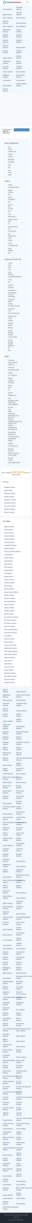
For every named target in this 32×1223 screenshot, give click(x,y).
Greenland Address (6, 860)
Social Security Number (10, 332)
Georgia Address (9, 558)
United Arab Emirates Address (21, 696)
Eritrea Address (8, 814)
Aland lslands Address (20, 727)
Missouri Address (9, 604)
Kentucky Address (9, 579)
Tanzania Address (19, 1114)
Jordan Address (8, 1195)
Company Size (10, 310)
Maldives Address (19, 969)
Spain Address (20, 72)
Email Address (10, 249)
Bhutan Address (21, 782)
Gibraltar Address (5, 1203)
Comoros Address (6, 923)
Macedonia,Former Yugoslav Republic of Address (21, 977)
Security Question (10, 450)
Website (10, 443)
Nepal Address (21, 47)
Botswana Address (19, 778)
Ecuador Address (19, 807)
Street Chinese (10, 191)
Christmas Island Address (21, 1072)
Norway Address (5, 52)
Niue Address (20, 1041)
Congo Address (8, 845)
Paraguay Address (6, 743)
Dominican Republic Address (8, 807)
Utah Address (8, 663)
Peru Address (20, 1010)
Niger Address (20, 1036)
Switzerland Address (6, 62)
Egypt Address (7, 14)
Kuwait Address (8, 929)
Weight (10, 378)
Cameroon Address (6, 913)
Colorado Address (9, 542)
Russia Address (21, 23)
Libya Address (20, 948)
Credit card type (10, 265)
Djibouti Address (18, 886)
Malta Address (7, 973)
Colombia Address (6, 850)
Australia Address (19, 13)
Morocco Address (6, 46)
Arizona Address (9, 533)
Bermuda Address (19, 754)
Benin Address (7, 765)
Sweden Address (18, 57)
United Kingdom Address (21, 84)
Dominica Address (19, 802)
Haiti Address (7, 877)
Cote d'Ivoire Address (20, 923)
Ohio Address (8, 635)
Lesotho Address (18, 939)
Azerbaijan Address (6, 704)
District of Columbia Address (12, 551)
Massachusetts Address (11, 592)
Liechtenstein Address (20, 953)
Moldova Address (5, 1014)
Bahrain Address (5, 748)
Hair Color (10, 171)
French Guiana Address (20, 818)
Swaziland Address (6, 1103)
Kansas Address (8, 576)
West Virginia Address (10, 676)
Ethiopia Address (5, 710)
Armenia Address (5, 1180)
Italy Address (20, 80)
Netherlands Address (6, 31)
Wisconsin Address (9, 679)
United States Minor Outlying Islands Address (8, 998)
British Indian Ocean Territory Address (21, 1189)
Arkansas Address (9, 536)
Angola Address (8, 721)
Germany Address (6, 22)
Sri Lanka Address (6, 67)
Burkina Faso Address (7, 787)
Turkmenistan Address (7, 1133)
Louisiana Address (9, 582)
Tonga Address (7, 1120)
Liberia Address (8, 948)
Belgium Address (18, 764)
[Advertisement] (16, 109)
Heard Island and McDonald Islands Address (8, 881)
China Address (7, 9)
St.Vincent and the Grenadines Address (8, 1093)
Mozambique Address (7, 1019)
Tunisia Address (8, 1129)
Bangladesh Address (20, 1003)
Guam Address (21, 866)
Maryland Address (9, 589)
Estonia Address (5, 715)
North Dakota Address (10, 632)
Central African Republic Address (8, 1208)
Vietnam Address (5, 90)
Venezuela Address (19, 1149)
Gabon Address (8, 903)
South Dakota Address (10, 654)
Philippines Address (6, 829)
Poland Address (8, 774)
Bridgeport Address (9, 487)
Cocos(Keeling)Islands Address (21, 918)
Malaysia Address (5, 36)
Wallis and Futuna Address (8, 1138)
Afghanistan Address (6, 696)
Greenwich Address (9, 493)
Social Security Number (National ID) (10, 344)
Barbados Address (6, 733)
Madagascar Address (7, 969)
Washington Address (10, 673)
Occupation (10, 290)
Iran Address (7, 80)
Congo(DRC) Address (20, 844)
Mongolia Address (19, 998)
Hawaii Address (8, 561)
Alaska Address (8, 529)
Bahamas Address (6, 738)
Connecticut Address (10, 545)
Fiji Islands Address (19, 829)
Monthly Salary (10, 324)
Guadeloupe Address (6, 865)
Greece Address (18, 1164)
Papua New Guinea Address (21, 733)
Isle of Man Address (19, 988)
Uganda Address (18, 1154)
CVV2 (10, 279)
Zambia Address (18, 1194)
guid (9, 398)
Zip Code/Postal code (10, 236)
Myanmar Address (19, 41)
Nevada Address (9, 614)
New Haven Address (10, 506)
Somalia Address (18, 1109)
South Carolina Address (11, 651)
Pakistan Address (19, 738)
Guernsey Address (6, 855)
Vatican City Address (20, 823)
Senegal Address (5, 1066)
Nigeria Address (5, 1040)
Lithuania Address (6, 953)
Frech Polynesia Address (8, 818)
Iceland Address (5, 769)
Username (10, 360)
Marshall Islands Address (8, 982)
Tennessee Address (9, 657)
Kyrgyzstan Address (6, 892)
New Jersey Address (10, 620)
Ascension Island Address (21, 704)
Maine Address (8, 586)
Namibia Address (5, 1024)
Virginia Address (8, 670)
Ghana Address (21, 898)
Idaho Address (8, 564)
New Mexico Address (10, 623)
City (9, 214)
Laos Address (7, 945)
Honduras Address (19, 881)
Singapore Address (6, 76)
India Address (7, 85)
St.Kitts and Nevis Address (8, 1082)
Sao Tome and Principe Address (8, 1077)
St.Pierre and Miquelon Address (21, 1087)
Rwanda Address (5, 963)
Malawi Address (21, 973)
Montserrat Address (6, 1003)
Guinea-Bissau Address (7, 897)
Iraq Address (7, 1184)
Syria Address (7, 1176)
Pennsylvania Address (10, 645)
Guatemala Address (6, 1143)
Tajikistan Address (6, 1114)
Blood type (10, 386)
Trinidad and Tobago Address (21, 1124)
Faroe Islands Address (20, 813)
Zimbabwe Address (19, 907)
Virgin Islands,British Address (8, 1149)
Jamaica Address (19, 1175)
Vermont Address (9, 667)
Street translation (10, 198)
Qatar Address (20, 914)
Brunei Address (7, 1155)
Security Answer (10, 459)
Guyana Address (5, 871)
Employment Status (10, 317)
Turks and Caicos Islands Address (21, 1119)
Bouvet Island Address (7, 792)
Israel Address (20, 1184)
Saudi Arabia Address (7, 1072)
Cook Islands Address (20, 934)
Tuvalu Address (21, 1129)
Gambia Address (18, 839)
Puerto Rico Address (20, 769)
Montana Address (9, 607)
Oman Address (21, 700)
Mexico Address (18, 1019)
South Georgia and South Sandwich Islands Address (8, 1030)
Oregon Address (8, 642)
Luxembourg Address (20, 958)
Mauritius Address (19, 36)
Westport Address (9, 512)
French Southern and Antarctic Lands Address (8, 823)
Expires (10, 285)
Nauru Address (21, 1031)
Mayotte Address (5, 988)
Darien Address (8, 490)
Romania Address (19, 963)
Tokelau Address (18, 1133)
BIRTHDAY (10, 160)
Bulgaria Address (5, 759)
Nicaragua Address (6, 1035)
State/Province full (10, 227)
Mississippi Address (10, 601)
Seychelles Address (19, 1066)
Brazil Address (20, 18)
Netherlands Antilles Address (21, 876)
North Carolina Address (10, 629)
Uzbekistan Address (6, 1164)
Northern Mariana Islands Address (21, 759)
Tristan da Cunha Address (8, 1124)
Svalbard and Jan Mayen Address (21, 1098)
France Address (8, 26)
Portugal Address (19, 52)
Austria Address (8, 18)
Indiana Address (8, 570)
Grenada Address (19, 855)
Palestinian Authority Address (21, 743)
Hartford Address (9, 496)
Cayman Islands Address (8, 918)
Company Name (10, 300)
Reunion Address (5, 958)
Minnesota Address (9, 598)
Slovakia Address (19, 1093)
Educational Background (10, 433)
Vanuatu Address (18, 1138)
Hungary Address (19, 1170)
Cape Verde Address (20, 834)
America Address (5, 41)
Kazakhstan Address (20, 871)
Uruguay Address (19, 1159)
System (10, 393)
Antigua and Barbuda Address (6, 726)
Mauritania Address (6, 993)
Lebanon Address (19, 944)
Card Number (10, 273)
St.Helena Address (19, 1077)
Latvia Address (7, 940)
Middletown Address (10, 500)
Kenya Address (7, 935)
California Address (9, 539)
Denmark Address (6, 797)
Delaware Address (9, 548)
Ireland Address (21, 711)
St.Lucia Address (18, 1082)
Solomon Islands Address (8, 1109)
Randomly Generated (22, 130)
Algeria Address (21, 691)
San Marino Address (6, 1087)
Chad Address (20, 1198)
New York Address (9, 626)
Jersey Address (8, 1198)
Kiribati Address (5, 886)
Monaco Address (18, 1014)
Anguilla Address (18, 720)
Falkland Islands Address (8, 839)
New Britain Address (10, 503)
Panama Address (18, 748)
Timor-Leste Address (20, 797)
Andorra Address (18, 715)
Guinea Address (21, 893)
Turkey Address (8, 72)
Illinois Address (8, 567)
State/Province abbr (10, 220)
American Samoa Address (21, 993)
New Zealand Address (20, 76)
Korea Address (21, 26)
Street (10, 185)
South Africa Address (20, 1024)
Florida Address (8, 554)
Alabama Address (9, 526)
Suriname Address (19, 1103)
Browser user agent (10, 409)
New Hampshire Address (11, 617)
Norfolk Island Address (7, 1045)
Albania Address (5, 690)
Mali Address (7, 978)
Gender (10, 154)
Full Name (10, 148)
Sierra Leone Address (20, 1061)
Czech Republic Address (8, 907)
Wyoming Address (9, 682)
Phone (10, 243)
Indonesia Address (6, 1189)
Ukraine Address (5, 1159)
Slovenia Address (5, 1098)
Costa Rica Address (19, 850)
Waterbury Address (9, 509)
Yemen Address (21, 1181)
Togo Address (7, 803)
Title (9, 165)
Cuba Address (20, 861)
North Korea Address (20, 792)
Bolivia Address (21, 774)
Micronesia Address (6, 1009)
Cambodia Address (19, 902)
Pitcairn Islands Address (7, 1051)
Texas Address (8, 660)
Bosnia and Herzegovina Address (8, 778)
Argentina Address (19, 8)
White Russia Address (7, 754)
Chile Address (20, 1204)
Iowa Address (8, 573)
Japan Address (7, 58)
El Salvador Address (6, 1056)
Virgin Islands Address (20, 1143)
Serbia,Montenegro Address (8, 1061)
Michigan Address (9, 595)
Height (10, 373)
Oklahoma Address (9, 639)
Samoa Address (21, 1057)
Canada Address (18, 31)
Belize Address (7, 782)
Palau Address (20, 1046)
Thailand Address (19, 67)
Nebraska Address (9, 610)
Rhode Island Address (10, 648)
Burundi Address (18, 787)
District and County (10, 207)
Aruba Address (7, 700)
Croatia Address (18, 928)
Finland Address (5, 834)
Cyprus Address (18, 62)
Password (10, 367)
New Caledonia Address (8, 1170)
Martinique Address (19, 982)
